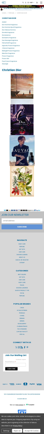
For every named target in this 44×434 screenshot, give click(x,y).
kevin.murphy (22, 324)
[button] (22, 9)
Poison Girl (5, 59)
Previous (3, 432)
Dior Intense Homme (9, 30)
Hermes (22, 321)
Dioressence (6, 35)
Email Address (10, 362)
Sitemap (22, 262)
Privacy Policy (17, 426)
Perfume (22, 246)
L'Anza (22, 308)
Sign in (18, 260)
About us (22, 257)
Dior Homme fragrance (9, 25)
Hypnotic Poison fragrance (11, 46)
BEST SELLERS (22, 274)
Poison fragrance (8, 56)
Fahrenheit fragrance (9, 43)
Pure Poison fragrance (9, 61)
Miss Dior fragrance (8, 53)
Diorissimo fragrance (9, 38)
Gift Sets (22, 277)
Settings (6, 431)
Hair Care (22, 252)
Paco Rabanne (22, 329)
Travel (22, 285)
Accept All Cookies (32, 431)
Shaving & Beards (22, 288)
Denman (22, 318)
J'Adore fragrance (8, 48)
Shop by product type (22, 290)
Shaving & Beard (22, 254)
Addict (4, 22)
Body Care (22, 244)
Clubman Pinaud (22, 326)
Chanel (22, 316)
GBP (31, 2)
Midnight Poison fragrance (11, 51)
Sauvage (5, 64)
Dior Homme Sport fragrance (11, 27)
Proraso (22, 313)
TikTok (22, 293)
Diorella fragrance (8, 32)
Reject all (17, 431)
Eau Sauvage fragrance (10, 40)
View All (22, 334)
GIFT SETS (22, 249)
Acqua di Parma (22, 310)
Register (25, 260)
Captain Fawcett (22, 331)
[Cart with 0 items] (37, 3)
